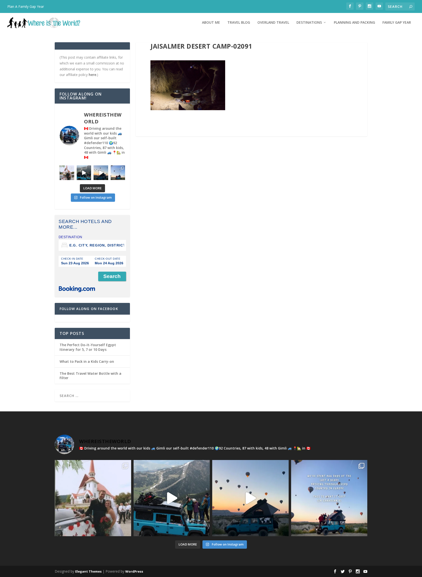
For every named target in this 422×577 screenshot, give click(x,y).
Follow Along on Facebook (89, 308)
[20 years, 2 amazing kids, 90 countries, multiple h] (67, 172)
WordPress (134, 571)
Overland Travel (273, 23)
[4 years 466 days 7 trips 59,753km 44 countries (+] (118, 172)
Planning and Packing (354, 23)
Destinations (309, 23)
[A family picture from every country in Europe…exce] (84, 172)
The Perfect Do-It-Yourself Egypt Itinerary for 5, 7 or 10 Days (88, 347)
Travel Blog (238, 23)
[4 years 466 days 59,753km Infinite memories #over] (101, 172)
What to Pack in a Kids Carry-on (87, 361)
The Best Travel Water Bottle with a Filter (90, 375)
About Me (211, 23)
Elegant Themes (88, 571)
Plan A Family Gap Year (25, 6)
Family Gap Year (396, 23)
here (92, 74)
